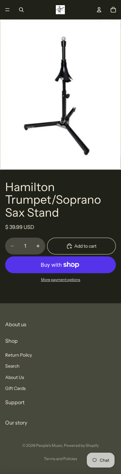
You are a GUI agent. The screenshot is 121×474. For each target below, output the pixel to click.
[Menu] (7, 9)
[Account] (99, 10)
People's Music (49, 445)
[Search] (21, 10)
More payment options (60, 279)
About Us (14, 377)
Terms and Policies (60, 458)
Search (12, 366)
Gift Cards (15, 388)
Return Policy (18, 355)
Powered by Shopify (81, 445)
